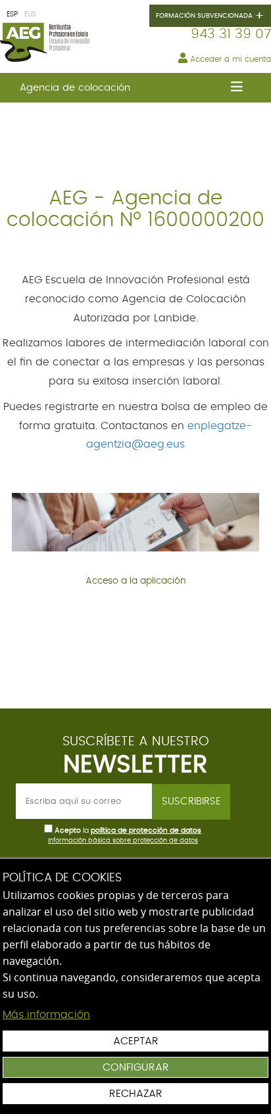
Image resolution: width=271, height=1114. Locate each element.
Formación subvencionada (210, 16)
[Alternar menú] (236, 87)
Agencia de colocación (75, 88)
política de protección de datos (146, 830)
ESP (12, 14)
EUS (30, 14)
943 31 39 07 (231, 34)
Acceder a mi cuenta (229, 59)
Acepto (68, 830)
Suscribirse (191, 801)
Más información (46, 1015)
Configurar (136, 1067)
